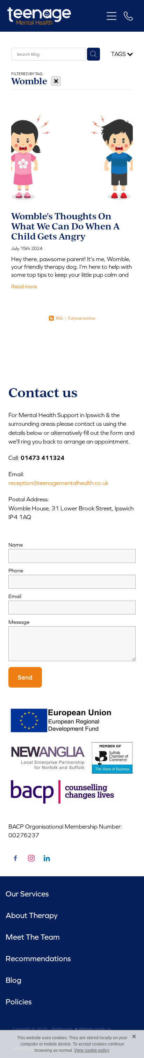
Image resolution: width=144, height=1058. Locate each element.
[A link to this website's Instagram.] (31, 858)
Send (25, 677)
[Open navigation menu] (111, 16)
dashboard (61, 1029)
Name (15, 544)
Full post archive (81, 318)
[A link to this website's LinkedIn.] (47, 858)
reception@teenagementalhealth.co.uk (58, 482)
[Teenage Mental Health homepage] (55, 16)
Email (14, 596)
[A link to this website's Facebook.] (15, 858)
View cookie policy (91, 1050)
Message (18, 622)
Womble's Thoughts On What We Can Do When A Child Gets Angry (65, 226)
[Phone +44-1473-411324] (128, 16)
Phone (15, 570)
